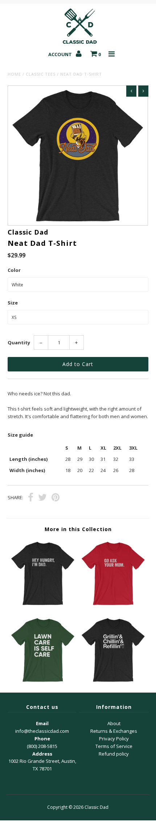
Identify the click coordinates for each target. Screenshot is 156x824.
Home (14, 74)
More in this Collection (78, 529)
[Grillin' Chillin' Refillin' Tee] (113, 681)
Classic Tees (41, 74)
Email (42, 723)
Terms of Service (113, 746)
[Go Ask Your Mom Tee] (113, 605)
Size (13, 302)
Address (42, 754)
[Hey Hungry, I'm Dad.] (43, 605)
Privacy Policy (114, 738)
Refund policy (114, 754)
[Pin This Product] (55, 498)
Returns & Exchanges (113, 731)
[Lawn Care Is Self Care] (43, 681)
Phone (42, 738)
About (113, 723)
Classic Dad (96, 807)
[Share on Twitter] (42, 498)
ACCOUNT (60, 54)
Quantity (19, 342)
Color (14, 270)
